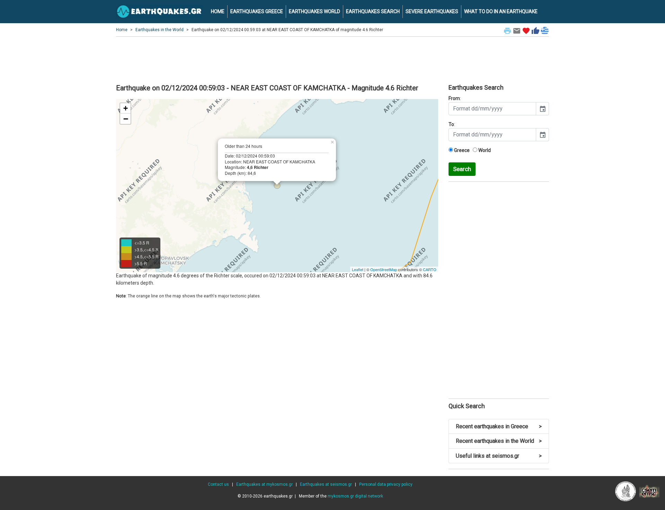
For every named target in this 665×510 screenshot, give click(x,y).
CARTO (429, 269)
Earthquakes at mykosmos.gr (264, 484)
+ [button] (125, 108)
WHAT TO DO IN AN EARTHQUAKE (501, 11)
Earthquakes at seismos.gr (326, 484)
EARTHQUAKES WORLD (314, 11)
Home (121, 29)
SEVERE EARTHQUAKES (432, 11)
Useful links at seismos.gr (499, 456)
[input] (492, 108)
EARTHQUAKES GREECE (256, 11)
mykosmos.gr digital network (355, 496)
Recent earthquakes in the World (499, 441)
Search (462, 168)
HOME (217, 11)
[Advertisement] (332, 59)
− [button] (125, 119)
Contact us (218, 484)
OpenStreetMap (383, 269)
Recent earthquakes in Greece (499, 426)
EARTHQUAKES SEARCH (373, 11)
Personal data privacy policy (386, 484)
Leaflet (357, 269)
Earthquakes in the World (159, 29)
